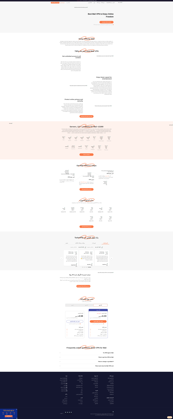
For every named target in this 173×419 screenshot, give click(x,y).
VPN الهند (96, 385)
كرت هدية (65, 398)
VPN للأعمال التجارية (79, 394)
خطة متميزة (107, 175)
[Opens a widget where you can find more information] (169, 417)
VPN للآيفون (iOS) (111, 378)
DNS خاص (96, 398)
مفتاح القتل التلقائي (95, 392)
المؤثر (82, 390)
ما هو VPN (81, 378)
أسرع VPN (81, 381)
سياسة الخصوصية (64, 401)
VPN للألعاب (112, 403)
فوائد (82, 383)
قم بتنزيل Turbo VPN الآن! (86, 226)
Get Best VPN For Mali (106, 22)
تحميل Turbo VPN (84, 182)
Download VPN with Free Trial (86, 116)
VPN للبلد (96, 403)
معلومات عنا (81, 403)
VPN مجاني (90, 2)
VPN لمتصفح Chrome (110, 387)
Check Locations (86, 154)
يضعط (82, 392)
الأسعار (113, 2)
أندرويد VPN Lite (111, 381)
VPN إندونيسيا (96, 383)
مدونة (66, 396)
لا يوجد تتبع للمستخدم (79, 385)
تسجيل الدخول (62, 2)
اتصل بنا (81, 401)
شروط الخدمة (65, 403)
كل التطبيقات (112, 394)
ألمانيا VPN (96, 381)
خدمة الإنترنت (96, 401)
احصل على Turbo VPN (55, 2)
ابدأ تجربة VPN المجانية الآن (86, 189)
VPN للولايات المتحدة (94, 378)
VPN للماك (112, 383)
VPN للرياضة (112, 401)
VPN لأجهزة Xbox (111, 390)
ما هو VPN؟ (103, 2)
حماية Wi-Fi (96, 396)
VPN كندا (96, 387)
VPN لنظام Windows (110, 385)
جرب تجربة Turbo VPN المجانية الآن (83, 286)
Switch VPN (112, 392)
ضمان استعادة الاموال (79, 387)
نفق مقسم (96, 394)
